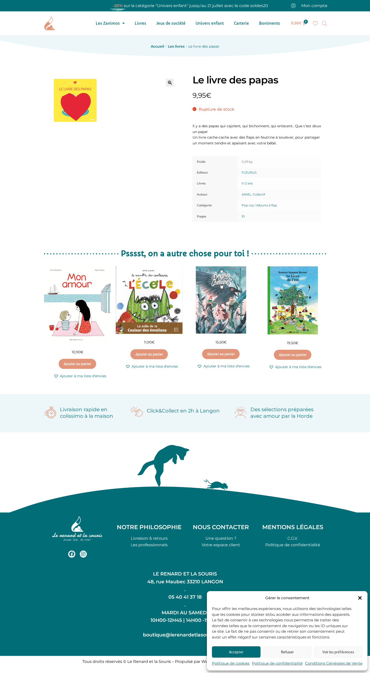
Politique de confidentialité (277, 663)
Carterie (241, 23)
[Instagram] (83, 554)
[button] (359, 597)
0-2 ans (247, 183)
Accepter (236, 652)
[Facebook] (71, 554)
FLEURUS (249, 172)
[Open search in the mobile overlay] (324, 23)
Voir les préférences (338, 652)
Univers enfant (210, 23)
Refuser (287, 652)
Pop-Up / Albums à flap (259, 205)
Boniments (269, 23)
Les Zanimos (108, 23)
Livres (140, 23)
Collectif (259, 194)
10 (243, 216)
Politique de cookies (230, 663)
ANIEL (246, 194)
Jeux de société (171, 23)
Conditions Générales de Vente (333, 663)
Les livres (176, 46)
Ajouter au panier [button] (77, 364)
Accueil (157, 46)
